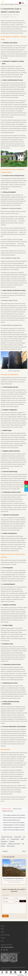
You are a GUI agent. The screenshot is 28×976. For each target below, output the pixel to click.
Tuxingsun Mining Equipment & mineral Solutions (15, 967)
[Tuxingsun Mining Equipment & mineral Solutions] (3, 1)
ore (8, 839)
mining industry (17, 836)
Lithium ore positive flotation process (11, 820)
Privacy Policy (3, 969)
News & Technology (8, 4)
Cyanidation (17, 4)
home (2, 4)
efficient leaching (10, 846)
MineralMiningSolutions (7, 14)
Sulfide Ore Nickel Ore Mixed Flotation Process (14, 817)
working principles (15, 839)
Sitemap (8, 969)
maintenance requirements (14, 843)
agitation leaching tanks (7, 836)
